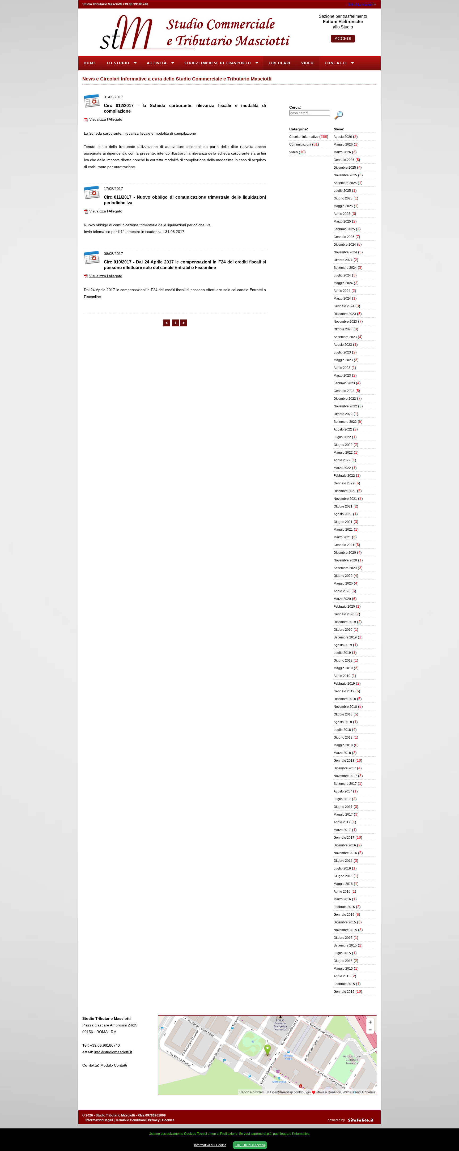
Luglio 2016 (342, 868)
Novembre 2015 (345, 930)
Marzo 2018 (342, 753)
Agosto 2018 (343, 722)
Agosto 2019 (343, 645)
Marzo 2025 (342, 221)
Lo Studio (118, 62)
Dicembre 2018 (345, 699)
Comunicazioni (300, 144)
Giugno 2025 (343, 198)
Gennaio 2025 (344, 237)
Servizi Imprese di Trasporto (217, 62)
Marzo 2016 (342, 899)
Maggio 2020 (343, 583)
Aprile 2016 (342, 891)
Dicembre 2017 (345, 768)
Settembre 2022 (345, 422)
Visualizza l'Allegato (105, 119)
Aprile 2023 (342, 368)
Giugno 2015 (343, 961)
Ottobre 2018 (343, 714)
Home (90, 62)
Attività (157, 62)
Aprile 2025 (342, 214)
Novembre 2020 (345, 560)
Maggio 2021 (343, 529)
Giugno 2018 (343, 737)
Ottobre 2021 (343, 506)
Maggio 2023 (343, 360)
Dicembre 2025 (345, 167)
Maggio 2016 (343, 884)
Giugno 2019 (343, 660)
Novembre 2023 (345, 321)
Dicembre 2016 (345, 845)
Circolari (279, 62)
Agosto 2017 (343, 791)
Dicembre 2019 (345, 622)
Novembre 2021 (345, 499)
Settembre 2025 (345, 183)
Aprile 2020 (342, 591)
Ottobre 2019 (343, 630)
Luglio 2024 (342, 275)
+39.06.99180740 (135, 4)
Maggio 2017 (343, 814)
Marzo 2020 (342, 599)
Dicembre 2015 (345, 922)
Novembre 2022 (345, 406)
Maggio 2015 (343, 968)
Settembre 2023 (345, 337)
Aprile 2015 (342, 976)
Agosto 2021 (343, 514)
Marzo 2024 (342, 298)
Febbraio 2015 (344, 984)
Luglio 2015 (342, 953)
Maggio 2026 (343, 144)
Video (307, 62)
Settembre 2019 (345, 637)
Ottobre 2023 (343, 329)
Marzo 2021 (342, 537)
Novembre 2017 (345, 776)
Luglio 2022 (342, 437)
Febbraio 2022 (344, 476)
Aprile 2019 (342, 676)
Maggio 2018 (343, 745)
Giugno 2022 (343, 445)
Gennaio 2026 (344, 160)
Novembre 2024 (345, 252)
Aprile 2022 (342, 460)
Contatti (336, 62)
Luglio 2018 (342, 730)
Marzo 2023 (342, 375)
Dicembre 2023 (345, 314)
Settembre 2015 (345, 945)
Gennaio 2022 (344, 483)
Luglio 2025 (342, 191)
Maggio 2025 (343, 206)
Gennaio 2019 (344, 691)
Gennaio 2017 (344, 837)
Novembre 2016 (345, 853)
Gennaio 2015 (344, 992)
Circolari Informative (303, 137)
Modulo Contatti (113, 1065)
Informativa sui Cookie (210, 1145)
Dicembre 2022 (345, 398)
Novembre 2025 (345, 175)
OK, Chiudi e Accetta (250, 1145)
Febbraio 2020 (344, 606)
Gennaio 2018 (344, 760)
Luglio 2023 (342, 352)
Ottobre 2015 (343, 938)
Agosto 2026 (343, 137)
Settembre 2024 (345, 268)
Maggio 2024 (343, 283)
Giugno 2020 (343, 576)
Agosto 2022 (343, 429)
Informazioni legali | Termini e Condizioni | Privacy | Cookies (130, 1120)
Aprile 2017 (342, 822)
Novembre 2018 (345, 707)
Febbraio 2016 (344, 907)
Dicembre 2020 (345, 553)
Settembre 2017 (345, 784)
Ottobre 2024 (343, 260)
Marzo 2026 (342, 152)
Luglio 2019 (342, 653)
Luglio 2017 (342, 799)
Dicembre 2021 (345, 491)
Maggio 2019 (343, 668)
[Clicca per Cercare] (339, 115)
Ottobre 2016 (343, 861)
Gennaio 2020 (344, 614)
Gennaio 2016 (344, 914)
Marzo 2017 (342, 830)
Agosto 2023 (343, 345)
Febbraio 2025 (344, 229)
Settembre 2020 (345, 568)
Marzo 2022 (342, 468)
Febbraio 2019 (344, 683)
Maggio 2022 (343, 452)
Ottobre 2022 (343, 414)
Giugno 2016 (343, 876)
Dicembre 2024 (345, 244)
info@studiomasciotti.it (113, 1052)
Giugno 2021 (343, 522)
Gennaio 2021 (344, 545)
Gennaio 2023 (344, 391)
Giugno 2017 (343, 807)
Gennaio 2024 (344, 306)
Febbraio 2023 (344, 383)
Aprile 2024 (342, 291)
